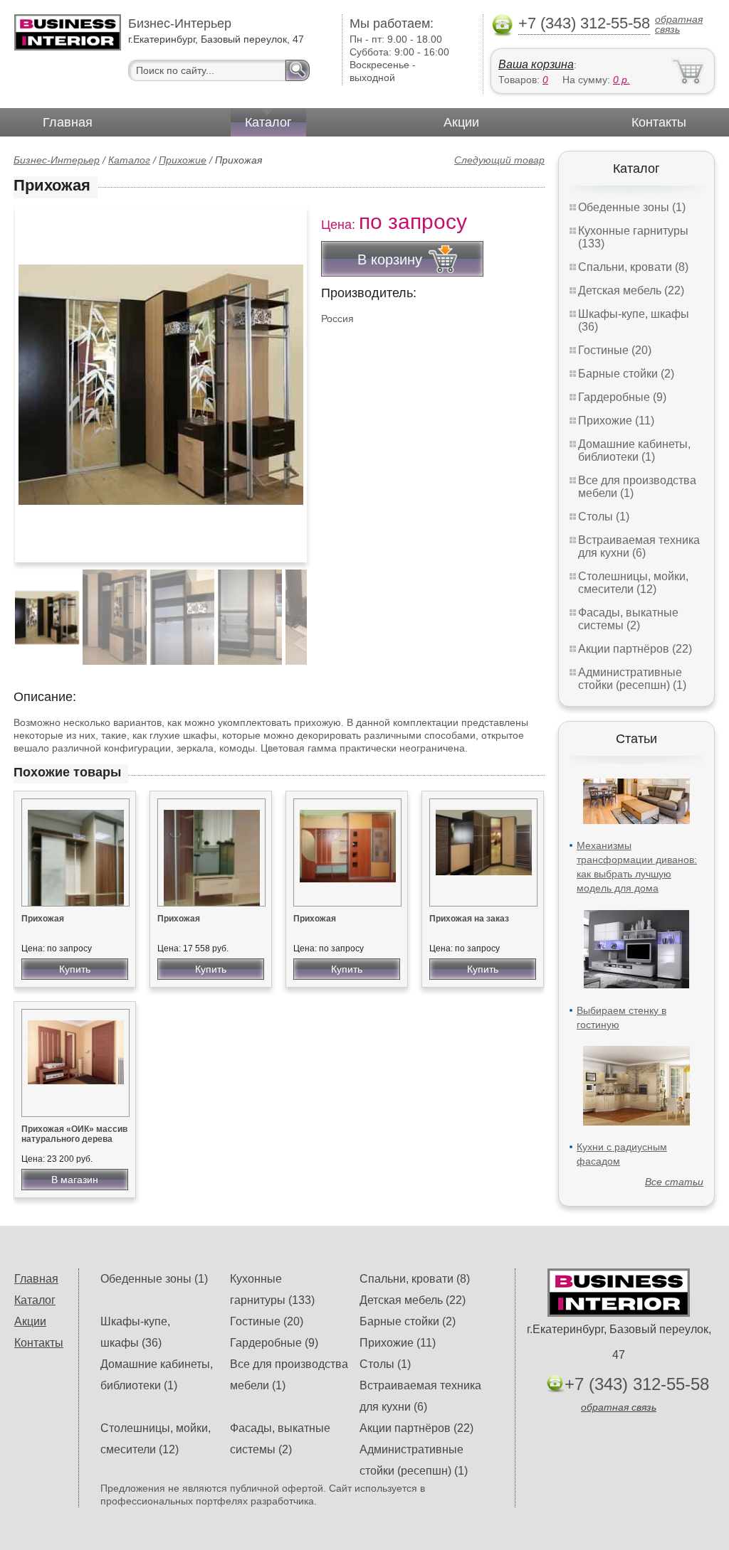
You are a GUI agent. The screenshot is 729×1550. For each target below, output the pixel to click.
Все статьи (674, 1181)
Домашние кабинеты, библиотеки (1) (634, 450)
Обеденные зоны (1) (632, 207)
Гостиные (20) (614, 350)
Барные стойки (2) (626, 374)
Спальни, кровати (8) (633, 267)
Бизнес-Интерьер (57, 160)
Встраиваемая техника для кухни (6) (639, 546)
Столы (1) (603, 517)
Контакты (658, 122)
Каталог (268, 122)
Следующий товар (499, 160)
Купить (74, 969)
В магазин (74, 1179)
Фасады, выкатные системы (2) (628, 618)
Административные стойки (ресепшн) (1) (632, 678)
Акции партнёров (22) (635, 649)
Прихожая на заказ (469, 919)
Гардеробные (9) (622, 397)
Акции (461, 122)
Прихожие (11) (616, 421)
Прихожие (182, 160)
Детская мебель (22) (631, 290)
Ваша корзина (536, 64)
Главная (68, 122)
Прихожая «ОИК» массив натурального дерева (74, 1134)
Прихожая (42, 919)
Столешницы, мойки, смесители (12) (633, 582)
